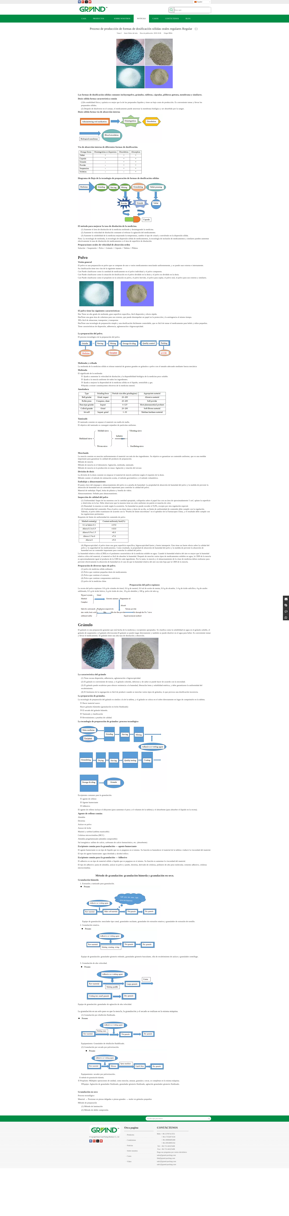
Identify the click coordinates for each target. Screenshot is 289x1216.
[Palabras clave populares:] (171, 10)
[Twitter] (86, 1)
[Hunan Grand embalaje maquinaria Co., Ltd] (105, 1130)
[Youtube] (90, 1)
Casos (129, 1156)
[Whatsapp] (286, 617)
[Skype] (286, 605)
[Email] (286, 598)
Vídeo (129, 1161)
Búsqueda (209, 1118)
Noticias (130, 1145)
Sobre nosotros (132, 1151)
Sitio (170, 33)
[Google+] (83, 1)
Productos (130, 1135)
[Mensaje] (286, 611)
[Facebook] (79, 1)
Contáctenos (131, 1140)
